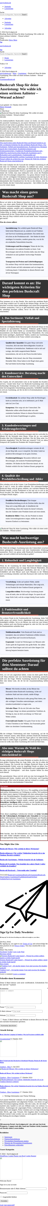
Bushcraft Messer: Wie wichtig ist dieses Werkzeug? (19, 849)
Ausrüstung (4, 79)
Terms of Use (27, 944)
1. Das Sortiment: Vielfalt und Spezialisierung (23, 146)
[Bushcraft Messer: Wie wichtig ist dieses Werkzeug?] (19, 1069)
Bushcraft (11, 79)
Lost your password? (7, 1205)
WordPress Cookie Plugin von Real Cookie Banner (18, 1156)
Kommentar (24, 989)
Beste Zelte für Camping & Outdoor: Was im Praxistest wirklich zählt (22, 1034)
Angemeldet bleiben (9, 1197)
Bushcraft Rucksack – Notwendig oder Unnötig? (18, 870)
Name (3, 1007)
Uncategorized (5, 1039)
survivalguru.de (5, 3)
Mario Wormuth (5, 107)
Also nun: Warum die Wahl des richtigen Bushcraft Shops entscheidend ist (23, 160)
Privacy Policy (20, 946)
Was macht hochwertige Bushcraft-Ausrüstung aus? (22, 153)
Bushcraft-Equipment (30, 875)
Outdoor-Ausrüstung (11, 877)
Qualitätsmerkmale (24, 877)
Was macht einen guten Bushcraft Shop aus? (15, 143)
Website (3, 1015)
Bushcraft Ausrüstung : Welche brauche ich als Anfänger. (21, 860)
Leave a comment (19, 974)
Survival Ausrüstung (13, 879)
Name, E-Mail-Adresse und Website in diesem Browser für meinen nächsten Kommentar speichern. (24, 1021)
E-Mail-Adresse (6, 1011)
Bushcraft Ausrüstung (15, 875)
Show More (13, 40)
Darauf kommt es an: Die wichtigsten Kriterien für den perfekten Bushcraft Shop (23, 144)
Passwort (3, 1193)
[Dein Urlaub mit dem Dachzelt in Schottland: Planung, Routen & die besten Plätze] (8, 1056)
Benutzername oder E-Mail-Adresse (12, 1189)
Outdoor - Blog (5, 1067)
